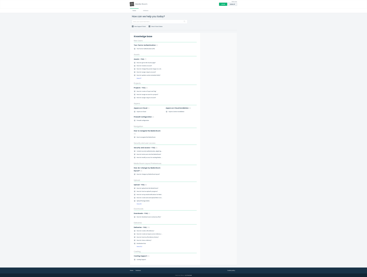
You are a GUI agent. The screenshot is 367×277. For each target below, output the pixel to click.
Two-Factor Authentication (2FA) (146, 49)
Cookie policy (231, 270)
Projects (137, 83)
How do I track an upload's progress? (147, 191)
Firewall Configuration (143, 117)
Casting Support (141, 256)
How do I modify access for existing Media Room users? (152, 157)
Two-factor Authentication (145, 45)
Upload (137, 180)
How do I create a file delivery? (145, 231)
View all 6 (139, 204)
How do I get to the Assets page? (146, 62)
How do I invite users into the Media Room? (149, 154)
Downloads (138, 209)
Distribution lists (141, 243)
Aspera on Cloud (141, 108)
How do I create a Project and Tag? (146, 91)
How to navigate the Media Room (146, 137)
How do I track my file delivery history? (148, 237)
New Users (138, 40)
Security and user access (144, 143)
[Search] (184, 22)
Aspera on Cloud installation (178, 108)
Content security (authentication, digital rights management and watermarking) (159, 151)
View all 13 (139, 246)
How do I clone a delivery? (144, 240)
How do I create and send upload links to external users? (153, 197)
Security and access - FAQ (145, 148)
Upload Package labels (143, 201)
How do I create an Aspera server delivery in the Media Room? (154, 234)
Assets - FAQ (140, 59)
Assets (137, 54)
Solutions (145, 10)
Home (134, 10)
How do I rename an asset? (144, 66)
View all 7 (139, 78)
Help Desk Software (180, 275)
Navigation (138, 126)
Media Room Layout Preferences (147, 163)
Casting (137, 251)
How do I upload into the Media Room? (147, 188)
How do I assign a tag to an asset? (146, 72)
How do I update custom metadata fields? (148, 75)
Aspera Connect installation (176, 111)
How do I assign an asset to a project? (147, 94)
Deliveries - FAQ (141, 227)
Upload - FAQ (140, 185)
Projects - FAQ (140, 88)
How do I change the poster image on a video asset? (152, 69)
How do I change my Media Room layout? (148, 174)
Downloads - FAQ (142, 213)
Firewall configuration (143, 120)
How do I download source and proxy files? (149, 217)
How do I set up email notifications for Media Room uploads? (154, 194)
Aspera (137, 103)
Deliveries (138, 223)
